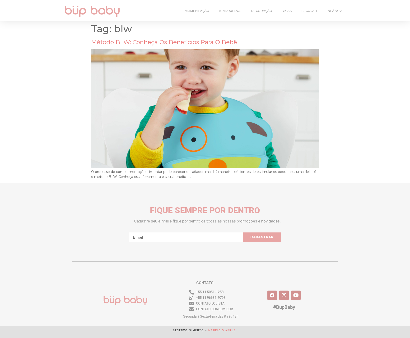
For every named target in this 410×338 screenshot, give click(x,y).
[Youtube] (296, 295)
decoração (261, 11)
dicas (287, 11)
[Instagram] (284, 295)
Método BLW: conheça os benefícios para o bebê (164, 42)
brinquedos (230, 11)
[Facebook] (272, 295)
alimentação (197, 11)
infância (334, 11)
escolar (309, 11)
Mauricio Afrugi (222, 330)
